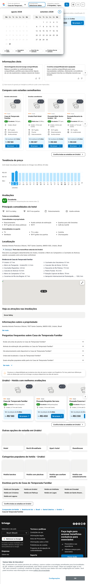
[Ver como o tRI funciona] (38, 201)
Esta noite (8, 50)
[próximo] (59, 11)
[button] (12, 105)
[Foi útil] (36, 78)
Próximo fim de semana (52, 50)
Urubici (59, 509)
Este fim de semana (35, 50)
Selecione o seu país (9, 529)
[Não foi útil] (39, 78)
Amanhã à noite (21, 50)
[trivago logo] (4, 4)
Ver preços (76, 23)
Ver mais (5, 330)
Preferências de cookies (38, 545)
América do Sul (27, 509)
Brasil (38, 509)
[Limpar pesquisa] (25, 5)
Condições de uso (36, 532)
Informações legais (37, 535)
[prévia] (10, 183)
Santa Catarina (48, 509)
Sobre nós (5, 554)
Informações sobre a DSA (39, 542)
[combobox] (17, 5)
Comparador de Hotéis (10, 509)
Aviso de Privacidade (37, 539)
